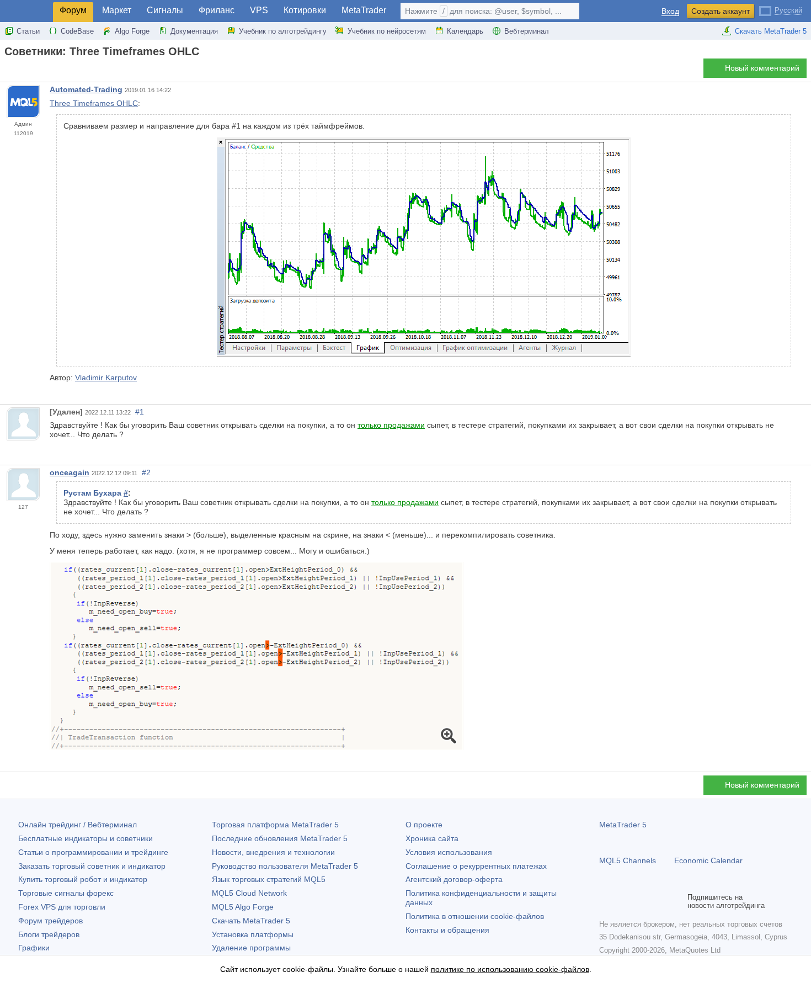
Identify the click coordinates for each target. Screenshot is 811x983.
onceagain (69, 472)
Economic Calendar (708, 860)
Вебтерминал (526, 31)
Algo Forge (132, 31)
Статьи (28, 31)
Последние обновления (280, 838)
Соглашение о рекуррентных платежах (476, 866)
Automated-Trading (86, 89)
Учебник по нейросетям (387, 31)
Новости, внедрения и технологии (273, 852)
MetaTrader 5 (623, 824)
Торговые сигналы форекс (66, 893)
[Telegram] (623, 901)
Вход (670, 11)
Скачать (251, 920)
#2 (146, 472)
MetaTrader (364, 10)
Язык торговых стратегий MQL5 (269, 879)
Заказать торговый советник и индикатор (92, 866)
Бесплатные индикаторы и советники (85, 838)
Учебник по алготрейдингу (283, 31)
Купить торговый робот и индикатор (82, 879)
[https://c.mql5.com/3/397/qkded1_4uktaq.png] (256, 655)
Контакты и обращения (447, 930)
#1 (139, 411)
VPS (259, 10)
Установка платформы (253, 934)
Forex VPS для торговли (61, 906)
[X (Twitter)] (641, 901)
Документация (194, 31)
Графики (34, 947)
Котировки (305, 10)
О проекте (424, 824)
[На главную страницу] (7, 71)
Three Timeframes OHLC (94, 103)
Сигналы (165, 10)
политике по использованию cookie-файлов (510, 969)
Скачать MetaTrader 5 (771, 31)
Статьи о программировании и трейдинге (93, 852)
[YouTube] (658, 901)
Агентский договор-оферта (454, 879)
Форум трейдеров (50, 920)
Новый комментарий (762, 67)
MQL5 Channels (627, 860)
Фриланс (216, 10)
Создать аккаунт (720, 11)
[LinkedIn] (676, 901)
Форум (73, 10)
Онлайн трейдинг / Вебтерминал (77, 824)
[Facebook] (605, 901)
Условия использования (449, 852)
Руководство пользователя (285, 866)
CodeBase (77, 31)
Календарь (465, 31)
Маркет (116, 10)
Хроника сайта (432, 838)
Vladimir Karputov (106, 377)
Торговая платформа (275, 824)
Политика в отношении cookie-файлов (475, 916)
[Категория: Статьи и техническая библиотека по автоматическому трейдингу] (21, 71)
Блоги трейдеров (48, 934)
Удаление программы (251, 947)
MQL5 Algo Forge (243, 906)
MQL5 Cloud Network (249, 893)
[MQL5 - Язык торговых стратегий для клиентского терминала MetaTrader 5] (26, 11)
